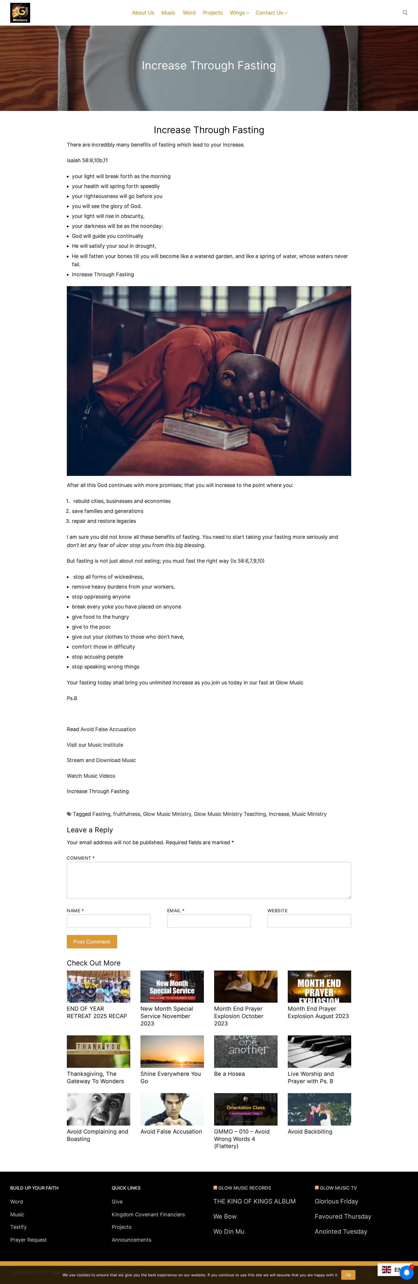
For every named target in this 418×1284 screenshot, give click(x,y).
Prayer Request (28, 1240)
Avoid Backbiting (310, 1131)
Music (17, 1214)
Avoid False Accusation (108, 729)
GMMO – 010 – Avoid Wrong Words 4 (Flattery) (242, 1138)
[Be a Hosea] (246, 1051)
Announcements (131, 1240)
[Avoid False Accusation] (172, 1109)
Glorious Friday (336, 1201)
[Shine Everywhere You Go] (172, 1051)
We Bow (225, 1216)
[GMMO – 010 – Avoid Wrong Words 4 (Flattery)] (246, 1109)
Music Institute (105, 745)
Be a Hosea (229, 1073)
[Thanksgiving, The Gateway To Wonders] (98, 1051)
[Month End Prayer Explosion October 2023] (246, 987)
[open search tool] (405, 12)
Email (176, 910)
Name (75, 910)
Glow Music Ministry (167, 814)
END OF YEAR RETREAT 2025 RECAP (97, 1012)
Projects (121, 1227)
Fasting (101, 814)
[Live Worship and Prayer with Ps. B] (319, 1051)
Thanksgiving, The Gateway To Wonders (95, 1077)
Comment (81, 858)
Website (278, 910)
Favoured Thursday (343, 1216)
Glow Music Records (244, 1188)
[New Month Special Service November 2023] (172, 987)
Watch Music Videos (91, 776)
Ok (348, 1275)
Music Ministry (309, 814)
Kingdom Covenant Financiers (148, 1214)
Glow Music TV (338, 1188)
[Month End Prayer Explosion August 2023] (319, 987)
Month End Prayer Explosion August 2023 (318, 1012)
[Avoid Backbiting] (319, 1109)
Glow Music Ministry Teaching (230, 814)
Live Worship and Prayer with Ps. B (311, 1077)
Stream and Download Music (101, 760)
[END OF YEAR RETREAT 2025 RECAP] (98, 987)
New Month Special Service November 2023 (166, 1016)
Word (16, 1202)
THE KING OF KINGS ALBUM (254, 1201)
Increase (279, 814)
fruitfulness (126, 814)
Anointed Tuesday (341, 1231)
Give (117, 1202)
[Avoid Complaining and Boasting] (98, 1109)
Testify (18, 1227)
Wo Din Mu (229, 1231)
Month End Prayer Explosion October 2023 (238, 1016)
